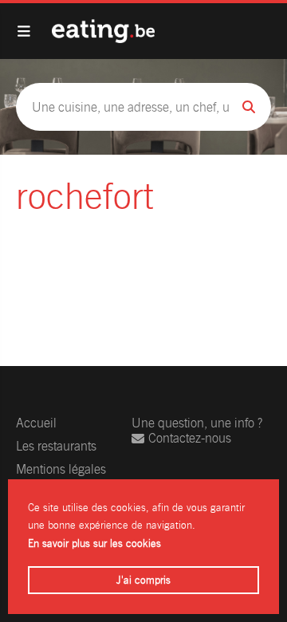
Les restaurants (56, 446)
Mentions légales (61, 469)
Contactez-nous (189, 438)
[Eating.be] (103, 31)
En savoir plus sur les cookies (94, 543)
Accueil (36, 423)
